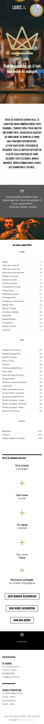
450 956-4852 (8, 673)
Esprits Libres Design (27, 720)
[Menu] (38, 5)
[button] (22, 596)
